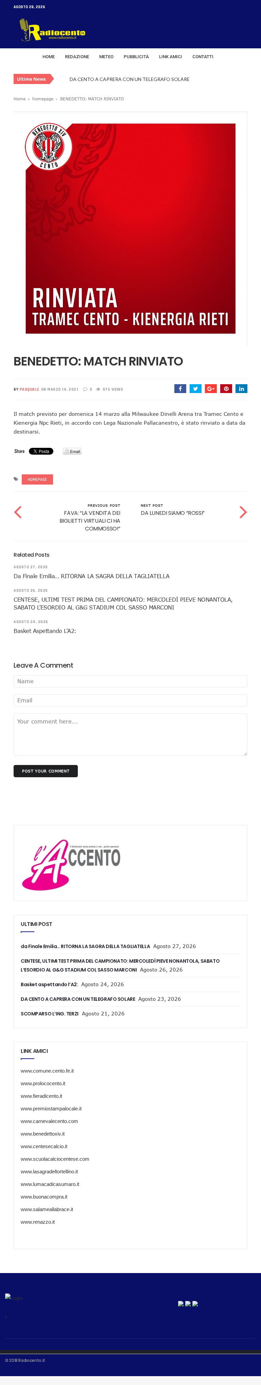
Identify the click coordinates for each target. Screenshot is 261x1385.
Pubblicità (136, 56)
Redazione (77, 56)
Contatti (202, 56)
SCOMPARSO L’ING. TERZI (99, 79)
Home (48, 56)
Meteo (106, 56)
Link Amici (170, 56)
